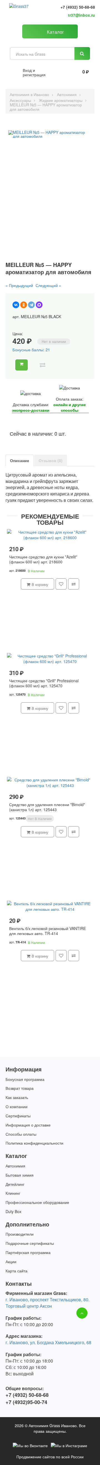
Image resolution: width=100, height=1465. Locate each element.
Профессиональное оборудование (37, 1202)
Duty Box (13, 1211)
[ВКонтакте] (15, 304)
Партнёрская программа (28, 1252)
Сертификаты (18, 1115)
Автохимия (67, 94)
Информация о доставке (28, 1125)
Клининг (13, 1193)
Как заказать (17, 1097)
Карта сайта (17, 1270)
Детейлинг (15, 1184)
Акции (11, 1261)
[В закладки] (34, 364)
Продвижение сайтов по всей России (50, 1456)
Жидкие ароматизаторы (60, 100)
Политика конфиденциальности (34, 1143)
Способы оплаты (21, 1134)
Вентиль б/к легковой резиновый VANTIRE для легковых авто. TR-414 (47, 931)
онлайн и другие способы (69, 407)
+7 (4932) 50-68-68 (78, 7)
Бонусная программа (25, 1079)
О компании (17, 1106)
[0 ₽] (73, 72)
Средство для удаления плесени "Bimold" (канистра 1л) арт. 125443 (47, 807)
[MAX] (39, 304)
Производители (20, 1234)
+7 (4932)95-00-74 (26, 1402)
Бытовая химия (20, 1175)
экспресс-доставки (30, 410)
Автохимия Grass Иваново (53, 1425)
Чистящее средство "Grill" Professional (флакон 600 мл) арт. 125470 (44, 683)
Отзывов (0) (50, 460)
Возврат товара (20, 1088)
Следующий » (48, 285)
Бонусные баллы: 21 (31, 349)
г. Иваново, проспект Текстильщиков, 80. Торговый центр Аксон (47, 1302)
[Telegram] (31, 304)
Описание (19, 460)
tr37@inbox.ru (81, 15)
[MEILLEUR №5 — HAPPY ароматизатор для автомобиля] (50, 134)
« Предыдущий (19, 285)
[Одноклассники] (23, 304)
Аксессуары (20, 100)
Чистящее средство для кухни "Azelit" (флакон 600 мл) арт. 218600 (43, 559)
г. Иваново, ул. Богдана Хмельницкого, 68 (48, 1342)
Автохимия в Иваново (29, 94)
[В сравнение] (42, 364)
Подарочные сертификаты (30, 1243)
